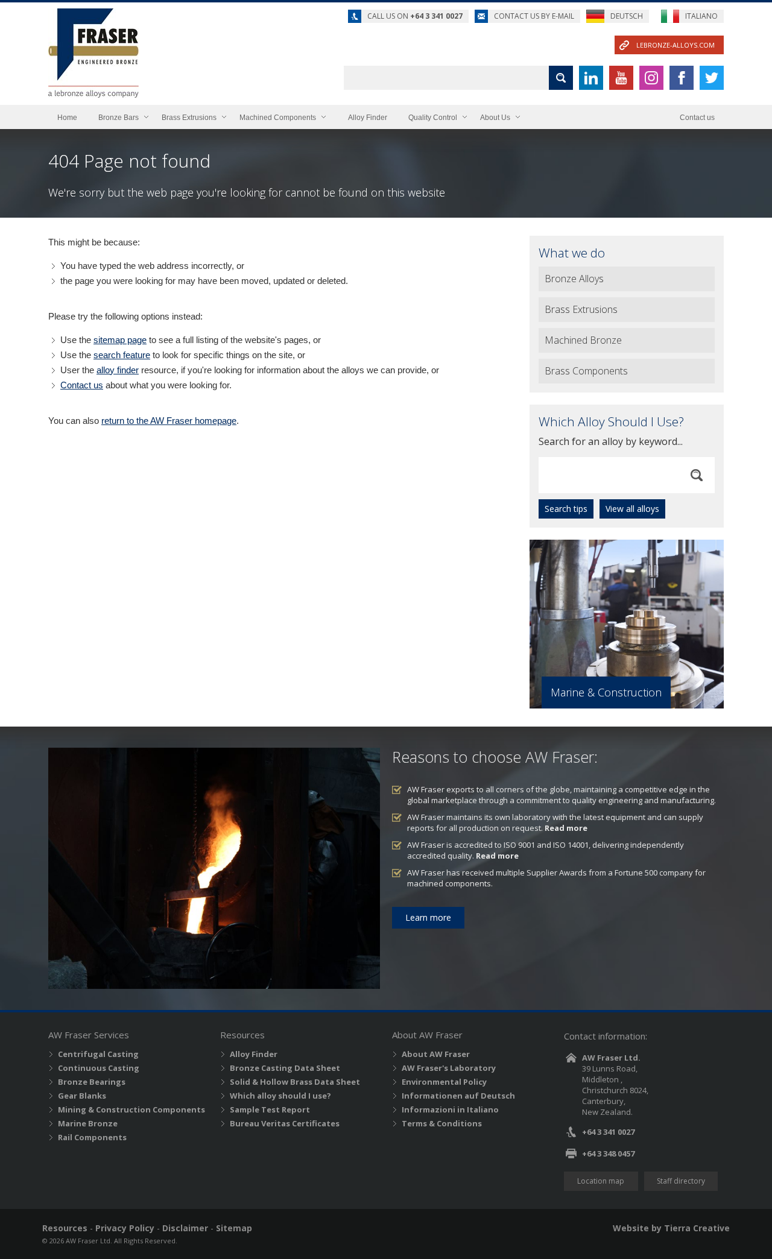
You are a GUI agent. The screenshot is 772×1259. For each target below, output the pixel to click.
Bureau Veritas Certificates (285, 1123)
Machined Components (277, 117)
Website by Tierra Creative (671, 1228)
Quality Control (432, 117)
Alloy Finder (367, 117)
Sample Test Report (270, 1109)
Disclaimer (185, 1228)
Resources (64, 1228)
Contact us (697, 117)
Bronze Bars (118, 117)
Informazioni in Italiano (450, 1109)
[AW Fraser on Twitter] (712, 78)
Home (67, 117)
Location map (600, 1181)
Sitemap (234, 1228)
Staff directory (681, 1181)
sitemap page (120, 340)
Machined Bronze (583, 340)
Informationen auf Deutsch (458, 1095)
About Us (495, 117)
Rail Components (92, 1137)
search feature (121, 355)
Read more (566, 827)
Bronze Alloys (574, 278)
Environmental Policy (444, 1081)
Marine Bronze (88, 1123)
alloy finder (117, 370)
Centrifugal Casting (98, 1054)
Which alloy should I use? (280, 1095)
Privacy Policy (124, 1228)
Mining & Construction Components (131, 1109)
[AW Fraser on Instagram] (651, 78)
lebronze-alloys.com (675, 44)
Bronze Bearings (91, 1081)
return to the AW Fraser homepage (168, 420)
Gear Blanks (82, 1095)
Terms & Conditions (442, 1123)
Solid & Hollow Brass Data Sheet (295, 1081)
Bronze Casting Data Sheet (285, 1067)
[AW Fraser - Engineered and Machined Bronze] (93, 53)
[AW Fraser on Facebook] (681, 78)
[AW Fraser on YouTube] (621, 78)
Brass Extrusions (189, 117)
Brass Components (586, 370)
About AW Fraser (436, 1054)
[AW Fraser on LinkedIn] (591, 78)
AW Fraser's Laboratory (449, 1067)
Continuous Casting (98, 1067)
